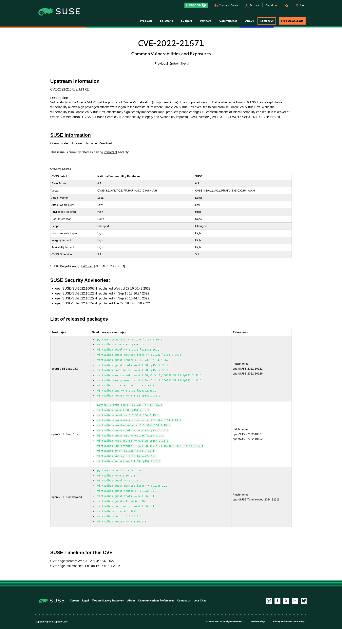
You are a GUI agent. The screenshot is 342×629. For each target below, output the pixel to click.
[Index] (174, 63)
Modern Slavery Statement (108, 600)
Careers (74, 600)
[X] (286, 601)
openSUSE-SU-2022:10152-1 (76, 303)
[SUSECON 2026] (196, 5)
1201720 (87, 266)
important (110, 152)
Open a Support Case (56, 621)
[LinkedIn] (295, 601)
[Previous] (161, 63)
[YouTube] (269, 601)
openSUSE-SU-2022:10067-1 (76, 288)
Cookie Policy (298, 621)
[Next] (184, 63)
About (131, 600)
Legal (85, 600)
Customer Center (228, 5)
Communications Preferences (156, 600)
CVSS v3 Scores (60, 168)
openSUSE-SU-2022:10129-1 (76, 298)
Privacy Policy (280, 621)
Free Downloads (292, 21)
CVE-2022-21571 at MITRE (69, 89)
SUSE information (70, 135)
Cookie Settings (257, 621)
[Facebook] (277, 601)
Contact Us (267, 20)
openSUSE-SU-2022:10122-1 (76, 293)
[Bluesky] (304, 601)
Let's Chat (200, 600)
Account (254, 5)
